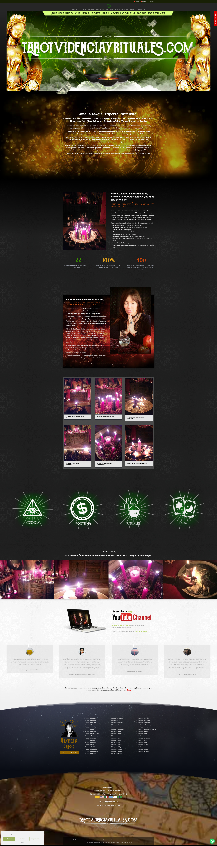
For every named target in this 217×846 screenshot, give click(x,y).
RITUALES (100, 9)
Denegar (22, 839)
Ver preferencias (35, 839)
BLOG (132, 9)
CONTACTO (141, 9)
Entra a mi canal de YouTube (121, 625)
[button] (212, 841)
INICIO (74, 9)
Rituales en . (90, 742)
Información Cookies (21, 842)
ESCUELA (109, 9)
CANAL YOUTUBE (121, 9)
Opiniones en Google (126, 206)
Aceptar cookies (9, 839)
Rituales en (90, 718)
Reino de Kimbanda (141, 631)
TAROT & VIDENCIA (87, 9)
